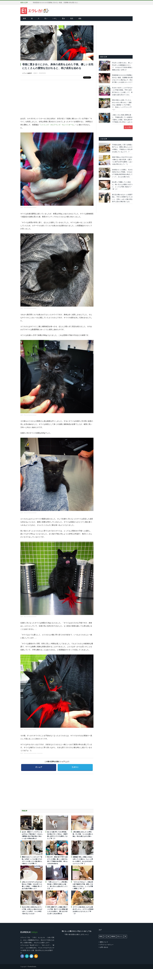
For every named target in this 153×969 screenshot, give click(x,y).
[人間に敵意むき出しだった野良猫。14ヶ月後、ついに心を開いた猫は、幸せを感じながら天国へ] (82, 822)
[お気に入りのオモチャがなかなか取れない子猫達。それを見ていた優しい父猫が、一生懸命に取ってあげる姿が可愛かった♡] (31, 873)
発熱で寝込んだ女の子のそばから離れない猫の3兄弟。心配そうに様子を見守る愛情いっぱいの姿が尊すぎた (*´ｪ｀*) (122, 160)
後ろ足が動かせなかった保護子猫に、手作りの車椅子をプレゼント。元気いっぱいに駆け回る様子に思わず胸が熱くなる (122, 198)
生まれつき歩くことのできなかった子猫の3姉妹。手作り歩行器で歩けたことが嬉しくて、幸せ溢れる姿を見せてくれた (122, 91)
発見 (71, 18)
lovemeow (39, 753)
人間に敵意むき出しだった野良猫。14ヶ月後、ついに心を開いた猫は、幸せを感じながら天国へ (83, 834)
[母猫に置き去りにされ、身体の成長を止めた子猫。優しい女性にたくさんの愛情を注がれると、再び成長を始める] (56, 43)
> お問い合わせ (103, 947)
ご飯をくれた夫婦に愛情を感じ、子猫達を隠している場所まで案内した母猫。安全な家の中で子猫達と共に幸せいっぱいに (122, 118)
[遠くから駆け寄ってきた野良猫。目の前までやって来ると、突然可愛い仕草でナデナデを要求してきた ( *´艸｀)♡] (57, 822)
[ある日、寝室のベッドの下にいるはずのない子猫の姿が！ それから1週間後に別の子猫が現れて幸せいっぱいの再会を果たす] (31, 822)
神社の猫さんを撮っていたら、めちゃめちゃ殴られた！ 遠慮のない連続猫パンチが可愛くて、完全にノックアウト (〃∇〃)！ (122, 104)
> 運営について (103, 942)
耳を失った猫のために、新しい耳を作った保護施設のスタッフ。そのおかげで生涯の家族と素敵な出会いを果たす (122, 66)
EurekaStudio (32, 966)
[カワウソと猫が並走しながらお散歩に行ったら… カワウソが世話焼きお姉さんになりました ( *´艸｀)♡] (82, 898)
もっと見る (128, 127)
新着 (24, 18)
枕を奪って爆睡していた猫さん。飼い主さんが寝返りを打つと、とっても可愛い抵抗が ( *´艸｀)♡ (122, 185)
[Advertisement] (56, 96)
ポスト (75, 767)
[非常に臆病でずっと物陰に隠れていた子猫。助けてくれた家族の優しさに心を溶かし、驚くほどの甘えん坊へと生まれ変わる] (57, 898)
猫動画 (113, 936)
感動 (79, 18)
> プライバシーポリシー (106, 944)
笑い (45, 18)
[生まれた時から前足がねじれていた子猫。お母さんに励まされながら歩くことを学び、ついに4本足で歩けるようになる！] (31, 898)
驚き (63, 18)
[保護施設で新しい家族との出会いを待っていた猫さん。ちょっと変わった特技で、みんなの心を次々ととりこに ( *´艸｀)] (82, 847)
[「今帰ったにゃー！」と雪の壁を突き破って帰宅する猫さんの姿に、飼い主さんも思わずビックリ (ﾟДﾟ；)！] (57, 873)
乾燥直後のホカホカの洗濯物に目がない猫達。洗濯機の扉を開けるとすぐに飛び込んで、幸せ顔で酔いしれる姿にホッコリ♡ (57, 2)
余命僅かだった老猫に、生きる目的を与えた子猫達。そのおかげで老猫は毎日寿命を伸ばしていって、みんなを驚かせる (122, 173)
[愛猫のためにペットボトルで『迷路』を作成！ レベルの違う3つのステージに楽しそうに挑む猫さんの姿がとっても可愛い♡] (31, 847)
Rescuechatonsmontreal (30, 207)
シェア (39, 767)
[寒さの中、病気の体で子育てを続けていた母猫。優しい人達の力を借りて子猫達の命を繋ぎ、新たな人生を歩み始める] (57, 847)
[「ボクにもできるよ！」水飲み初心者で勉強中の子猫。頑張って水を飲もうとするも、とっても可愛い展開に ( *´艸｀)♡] (82, 873)
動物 (101, 936)
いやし (55, 18)
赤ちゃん (120, 936)
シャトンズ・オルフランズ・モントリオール (57, 125)
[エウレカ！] (34, 10)
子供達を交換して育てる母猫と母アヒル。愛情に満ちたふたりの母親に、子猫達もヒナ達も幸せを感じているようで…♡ (122, 148)
